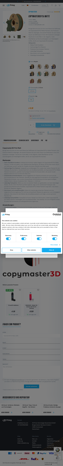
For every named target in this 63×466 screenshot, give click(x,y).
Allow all (51, 250)
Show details (54, 244)
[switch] (23, 238)
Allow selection (31, 250)
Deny (11, 250)
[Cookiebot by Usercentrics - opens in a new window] (54, 214)
